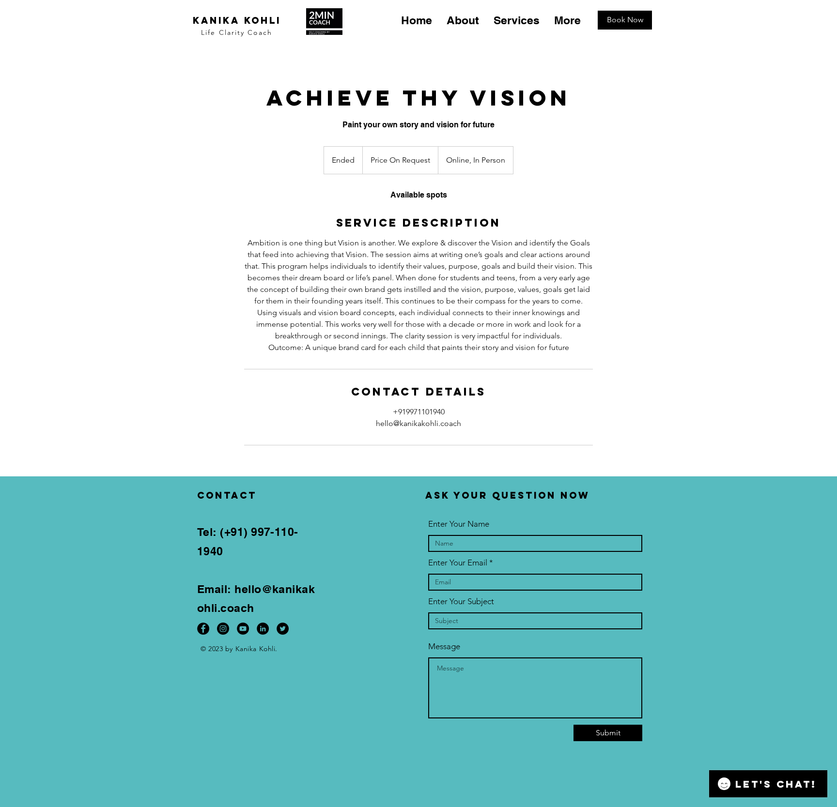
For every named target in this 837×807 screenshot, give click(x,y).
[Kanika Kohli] (263, 629)
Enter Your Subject (461, 601)
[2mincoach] (223, 629)
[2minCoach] (203, 629)
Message (444, 646)
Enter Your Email (457, 563)
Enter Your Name (458, 524)
